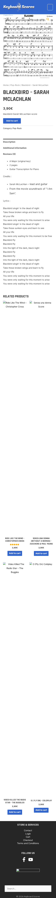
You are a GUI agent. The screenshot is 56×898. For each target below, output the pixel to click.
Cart (28, 837)
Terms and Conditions (28, 843)
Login (28, 833)
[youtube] (31, 859)
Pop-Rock (15, 85)
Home (6, 85)
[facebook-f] (25, 859)
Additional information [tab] (15, 148)
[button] (48, 19)
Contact (28, 830)
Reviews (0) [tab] (9, 154)
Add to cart (12, 120)
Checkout (28, 840)
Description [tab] (9, 142)
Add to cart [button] (15, 553)
